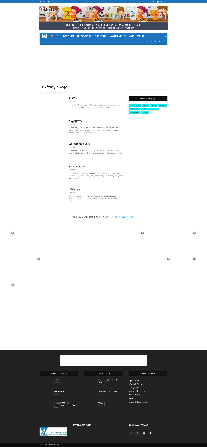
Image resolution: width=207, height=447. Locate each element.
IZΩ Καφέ (74, 189)
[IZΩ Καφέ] (53, 197)
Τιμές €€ (153, 105)
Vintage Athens (136, 36)
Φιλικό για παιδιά (152, 109)
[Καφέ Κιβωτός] (53, 174)
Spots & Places (84, 36)
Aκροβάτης (76, 121)
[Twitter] (162, 1)
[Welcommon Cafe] (53, 151)
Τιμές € (145, 105)
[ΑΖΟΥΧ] (53, 106)
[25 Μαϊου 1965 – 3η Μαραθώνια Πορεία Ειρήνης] (46, 406)
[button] (164, 36)
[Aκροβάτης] (53, 128)
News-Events (68, 36)
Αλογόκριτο (103, 403)
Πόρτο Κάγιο (58, 391)
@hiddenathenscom (123, 217)
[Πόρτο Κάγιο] (46, 394)
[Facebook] (154, 1)
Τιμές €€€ (163, 105)
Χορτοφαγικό (134, 112)
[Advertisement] (103, 62)
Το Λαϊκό (57, 380)
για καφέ (144, 112)
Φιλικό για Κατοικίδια (137, 109)
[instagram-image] (13, 232)
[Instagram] (158, 1)
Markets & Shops (118, 36)
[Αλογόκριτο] (90, 406)
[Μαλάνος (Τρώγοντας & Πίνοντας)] (90, 383)
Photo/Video (100, 36)
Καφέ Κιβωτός (77, 166)
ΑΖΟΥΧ (73, 98)
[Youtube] (165, 1)
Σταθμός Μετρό (135, 105)
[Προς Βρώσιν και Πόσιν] (90, 394)
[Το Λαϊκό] (46, 383)
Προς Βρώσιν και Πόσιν (107, 391)
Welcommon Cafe (79, 143)
